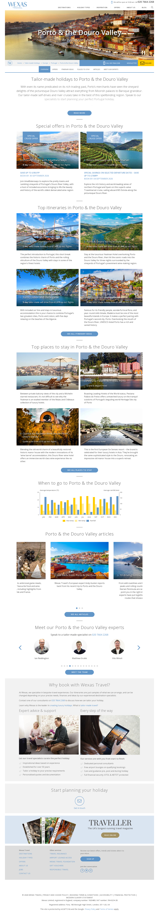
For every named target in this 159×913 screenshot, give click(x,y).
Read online (110, 835)
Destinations (25, 853)
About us (23, 865)
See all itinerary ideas (79, 334)
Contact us (24, 873)
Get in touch (79, 808)
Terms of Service (107, 909)
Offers (55, 69)
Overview (44, 69)
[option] (79, 571)
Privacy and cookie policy (55, 895)
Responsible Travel (59, 869)
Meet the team (80, 672)
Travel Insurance (58, 853)
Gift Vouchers (56, 865)
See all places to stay (79, 470)
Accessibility (106, 895)
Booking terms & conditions (84, 895)
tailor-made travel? (89, 705)
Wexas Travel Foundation (62, 861)
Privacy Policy (90, 909)
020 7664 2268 (100, 634)
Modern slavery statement (79, 897)
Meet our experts (111, 69)
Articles (96, 69)
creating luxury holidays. (61, 705)
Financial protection (125, 895)
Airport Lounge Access (61, 857)
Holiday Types (26, 857)
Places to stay (83, 69)
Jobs (21, 869)
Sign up (90, 859)
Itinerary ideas (67, 69)
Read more (79, 113)
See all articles (79, 614)
